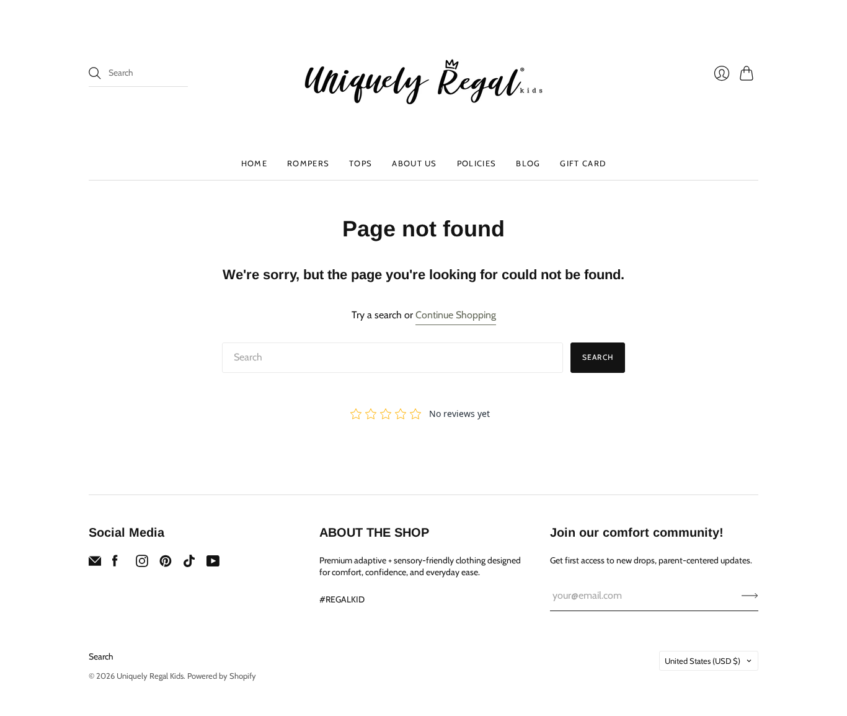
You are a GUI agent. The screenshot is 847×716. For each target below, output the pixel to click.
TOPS (360, 163)
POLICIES (476, 163)
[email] (95, 564)
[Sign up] (750, 595)
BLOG (528, 163)
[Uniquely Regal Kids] (423, 73)
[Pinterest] (165, 564)
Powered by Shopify (221, 676)
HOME (254, 163)
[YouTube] (213, 564)
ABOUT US (414, 163)
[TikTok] (189, 564)
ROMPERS (308, 163)
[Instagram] (142, 564)
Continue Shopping (455, 315)
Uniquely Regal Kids (150, 676)
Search (597, 357)
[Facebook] (115, 564)
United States (702, 661)
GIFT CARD (583, 163)
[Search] (95, 73)
